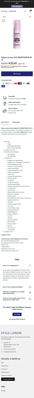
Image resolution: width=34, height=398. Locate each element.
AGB (2, 363)
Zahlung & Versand (6, 375)
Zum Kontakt (17, 314)
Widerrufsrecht (5, 372)
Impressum (4, 369)
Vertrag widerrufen (8, 379)
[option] (17, 34)
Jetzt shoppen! (17, 6)
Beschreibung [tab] (5, 122)
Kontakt (3, 390)
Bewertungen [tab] (16, 122)
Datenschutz (4, 366)
